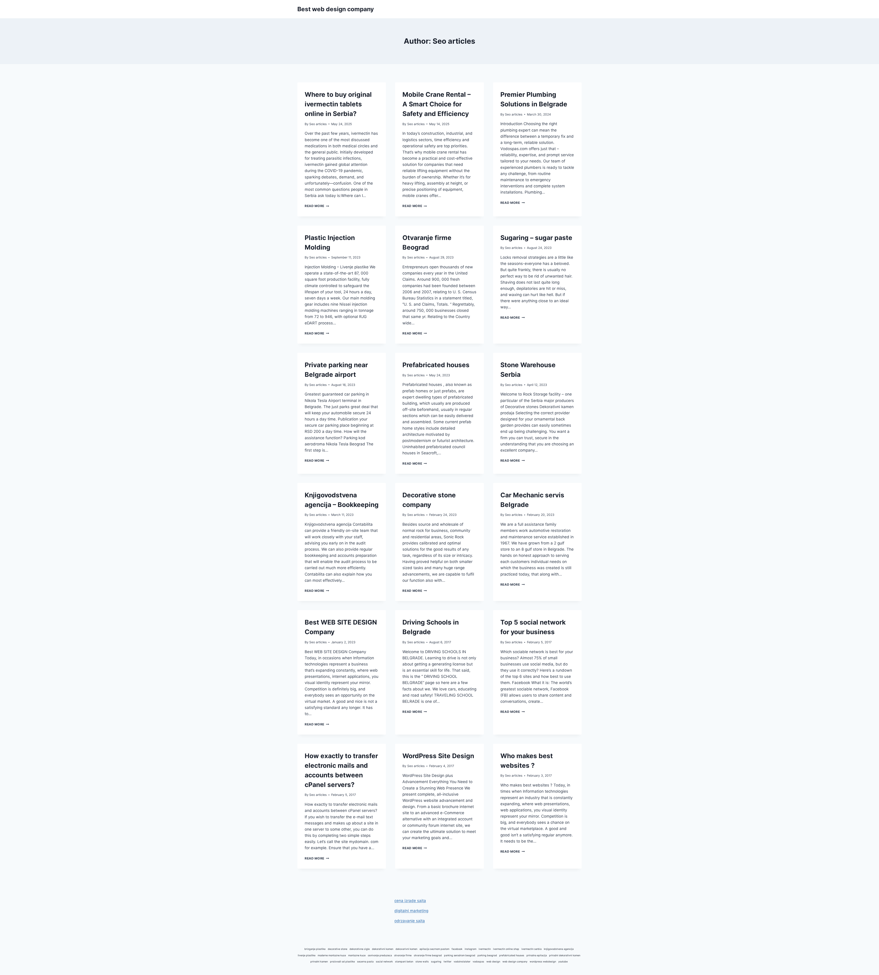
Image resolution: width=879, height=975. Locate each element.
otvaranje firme (403, 955)
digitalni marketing (411, 910)
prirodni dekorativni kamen (564, 955)
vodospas (478, 961)
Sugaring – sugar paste (536, 238)
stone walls (422, 961)
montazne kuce (357, 955)
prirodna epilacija (536, 955)
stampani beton (404, 961)
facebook (457, 949)
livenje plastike (306, 955)
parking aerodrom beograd (459, 955)
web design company (514, 961)
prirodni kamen (319, 961)
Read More (317, 206)
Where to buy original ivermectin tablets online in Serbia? (338, 104)
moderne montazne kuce (332, 955)
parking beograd (487, 955)
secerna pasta (365, 961)
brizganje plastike (315, 949)
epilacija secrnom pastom (434, 949)
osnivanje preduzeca (380, 955)
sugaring (436, 961)
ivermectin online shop (506, 949)
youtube (563, 961)
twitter (447, 961)
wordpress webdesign (543, 961)
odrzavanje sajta (409, 920)
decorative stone (337, 949)
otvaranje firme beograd (428, 955)
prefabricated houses (511, 955)
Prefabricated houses (435, 365)
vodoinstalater (462, 961)
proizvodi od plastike (342, 961)
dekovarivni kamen (406, 949)
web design (493, 961)
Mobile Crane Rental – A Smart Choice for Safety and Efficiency (436, 104)
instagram (470, 949)
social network (384, 961)
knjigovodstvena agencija (559, 949)
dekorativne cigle (360, 949)
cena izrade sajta (410, 900)
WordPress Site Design (438, 756)
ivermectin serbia (531, 949)
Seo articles (318, 124)
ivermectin (485, 949)
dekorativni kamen (382, 949)
